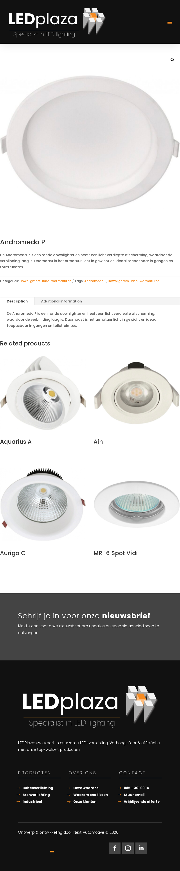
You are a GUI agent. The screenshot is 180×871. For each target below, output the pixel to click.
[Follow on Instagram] (128, 848)
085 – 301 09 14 (136, 788)
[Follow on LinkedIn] (141, 848)
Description (17, 301)
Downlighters (30, 281)
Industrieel (32, 801)
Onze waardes (86, 788)
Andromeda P (95, 281)
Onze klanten (84, 801)
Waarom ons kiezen (90, 794)
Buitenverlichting (38, 788)
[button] (172, 60)
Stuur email (134, 794)
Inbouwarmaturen (56, 281)
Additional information (61, 301)
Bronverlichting (36, 794)
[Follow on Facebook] (115, 848)
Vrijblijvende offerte (142, 801)
